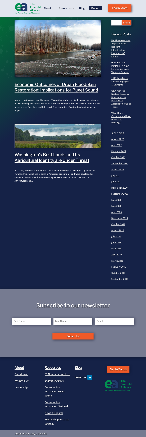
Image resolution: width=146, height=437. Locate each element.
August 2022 (117, 139)
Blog (82, 8)
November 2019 (119, 218)
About (47, 8)
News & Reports (54, 413)
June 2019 (116, 242)
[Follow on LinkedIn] (89, 377)
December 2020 (119, 187)
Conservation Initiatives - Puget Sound (54, 391)
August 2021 (117, 169)
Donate (95, 8)
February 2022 (118, 151)
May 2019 (116, 248)
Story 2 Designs (38, 433)
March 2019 (117, 260)
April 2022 (116, 145)
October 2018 (118, 272)
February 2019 (118, 266)
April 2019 (116, 254)
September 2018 (119, 278)
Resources (65, 8)
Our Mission (21, 374)
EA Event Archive (54, 380)
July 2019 (116, 236)
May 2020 (116, 205)
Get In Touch (118, 369)
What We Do (22, 380)
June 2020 (116, 199)
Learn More (119, 8)
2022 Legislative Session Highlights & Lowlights (120, 81)
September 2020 (119, 193)
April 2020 (116, 212)
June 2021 (116, 181)
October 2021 (118, 157)
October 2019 (118, 224)
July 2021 (116, 175)
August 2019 (117, 230)
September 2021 (119, 163)
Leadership (21, 387)
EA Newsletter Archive (57, 374)
